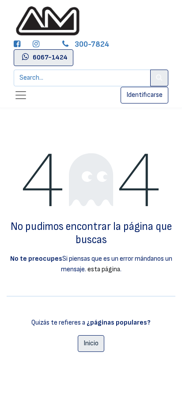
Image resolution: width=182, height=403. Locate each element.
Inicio (91, 343)
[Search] (159, 78)
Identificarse (144, 95)
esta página (103, 269)
